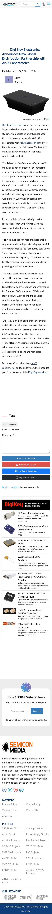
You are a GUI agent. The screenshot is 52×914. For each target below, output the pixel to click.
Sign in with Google (27, 465)
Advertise (7, 816)
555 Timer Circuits (12, 828)
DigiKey (12, 424)
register (15, 487)
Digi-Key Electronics (12, 125)
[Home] (10, 4)
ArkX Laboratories (29, 142)
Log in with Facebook (28, 471)
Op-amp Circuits (34, 828)
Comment (8, 435)
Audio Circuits (9, 834)
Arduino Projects (11, 840)
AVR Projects (9, 858)
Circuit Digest (30, 906)
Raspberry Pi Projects (37, 840)
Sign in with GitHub (27, 477)
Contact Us (32, 810)
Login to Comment (27, 458)
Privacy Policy (9, 804)
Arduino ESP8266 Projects (35, 872)
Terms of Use (9, 810)
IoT (5, 424)
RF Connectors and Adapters (31, 513)
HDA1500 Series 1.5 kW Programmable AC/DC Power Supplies (32, 576)
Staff (17, 77)
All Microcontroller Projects (12, 881)
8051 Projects (33, 858)
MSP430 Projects (11, 846)
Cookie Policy (33, 804)
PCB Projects (9, 870)
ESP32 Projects (10, 864)
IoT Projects (32, 864)
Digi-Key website (37, 372)
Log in (43, 4)
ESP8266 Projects (11, 852)
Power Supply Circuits (37, 834)
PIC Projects (32, 852)
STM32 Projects (34, 846)
